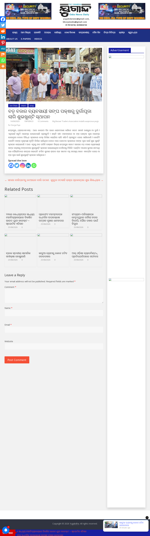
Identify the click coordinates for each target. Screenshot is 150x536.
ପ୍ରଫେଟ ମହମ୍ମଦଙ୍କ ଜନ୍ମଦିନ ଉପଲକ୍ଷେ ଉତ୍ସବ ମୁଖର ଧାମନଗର (51, 217)
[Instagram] (22, 165)
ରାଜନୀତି (37, 32)
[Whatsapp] (33, 165)
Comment (10, 286)
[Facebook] (11, 165)
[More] (3, 66)
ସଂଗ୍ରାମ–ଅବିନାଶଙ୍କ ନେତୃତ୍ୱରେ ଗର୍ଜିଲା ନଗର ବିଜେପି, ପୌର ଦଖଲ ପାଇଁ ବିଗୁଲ (85, 218)
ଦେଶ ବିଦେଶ (70, 32)
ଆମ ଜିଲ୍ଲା (25, 32)
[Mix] (3, 54)
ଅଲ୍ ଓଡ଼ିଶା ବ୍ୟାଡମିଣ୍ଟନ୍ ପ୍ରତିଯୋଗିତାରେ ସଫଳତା (85, 254)
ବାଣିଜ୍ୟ (57, 32)
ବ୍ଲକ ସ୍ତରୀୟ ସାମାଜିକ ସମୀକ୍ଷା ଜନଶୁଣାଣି (18, 254)
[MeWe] (3, 49)
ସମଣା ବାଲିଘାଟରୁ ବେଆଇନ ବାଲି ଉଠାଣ (27, 180)
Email (8, 324)
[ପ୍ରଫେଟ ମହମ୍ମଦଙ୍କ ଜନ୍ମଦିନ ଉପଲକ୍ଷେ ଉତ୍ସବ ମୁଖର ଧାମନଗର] (53, 196)
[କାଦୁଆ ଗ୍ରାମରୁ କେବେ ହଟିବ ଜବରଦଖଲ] (53, 235)
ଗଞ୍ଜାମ (23, 105)
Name (8, 307)
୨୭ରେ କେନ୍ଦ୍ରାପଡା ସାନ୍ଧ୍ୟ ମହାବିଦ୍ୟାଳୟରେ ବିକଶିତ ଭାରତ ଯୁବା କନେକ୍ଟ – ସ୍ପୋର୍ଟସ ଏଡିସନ (20, 218)
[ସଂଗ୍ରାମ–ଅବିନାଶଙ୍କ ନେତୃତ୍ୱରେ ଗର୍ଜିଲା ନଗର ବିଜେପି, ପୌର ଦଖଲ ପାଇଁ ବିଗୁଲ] (86, 196)
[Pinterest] (3, 43)
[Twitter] (16, 165)
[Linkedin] (28, 165)
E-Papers (26, 38)
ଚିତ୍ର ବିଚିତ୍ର (109, 32)
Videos (38, 38)
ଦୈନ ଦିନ (96, 32)
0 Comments (42, 121)
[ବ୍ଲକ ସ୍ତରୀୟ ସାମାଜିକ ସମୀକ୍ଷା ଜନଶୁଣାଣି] (20, 235)
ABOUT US (11, 38)
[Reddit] (3, 31)
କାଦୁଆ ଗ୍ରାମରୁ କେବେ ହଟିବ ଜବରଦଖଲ (53, 254)
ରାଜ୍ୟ (14, 32)
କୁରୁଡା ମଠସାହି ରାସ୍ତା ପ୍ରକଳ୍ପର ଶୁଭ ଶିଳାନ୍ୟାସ (77, 180)
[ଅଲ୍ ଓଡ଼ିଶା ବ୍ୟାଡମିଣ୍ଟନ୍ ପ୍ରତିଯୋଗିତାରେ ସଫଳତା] (86, 235)
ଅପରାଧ (47, 32)
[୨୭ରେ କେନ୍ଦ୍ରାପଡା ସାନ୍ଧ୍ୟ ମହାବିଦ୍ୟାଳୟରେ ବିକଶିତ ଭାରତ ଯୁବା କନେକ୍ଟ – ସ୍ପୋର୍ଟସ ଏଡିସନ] (20, 196)
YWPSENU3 (29, 121)
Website (9, 341)
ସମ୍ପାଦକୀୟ (84, 32)
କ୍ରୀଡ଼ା (122, 32)
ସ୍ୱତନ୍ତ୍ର (132, 32)
